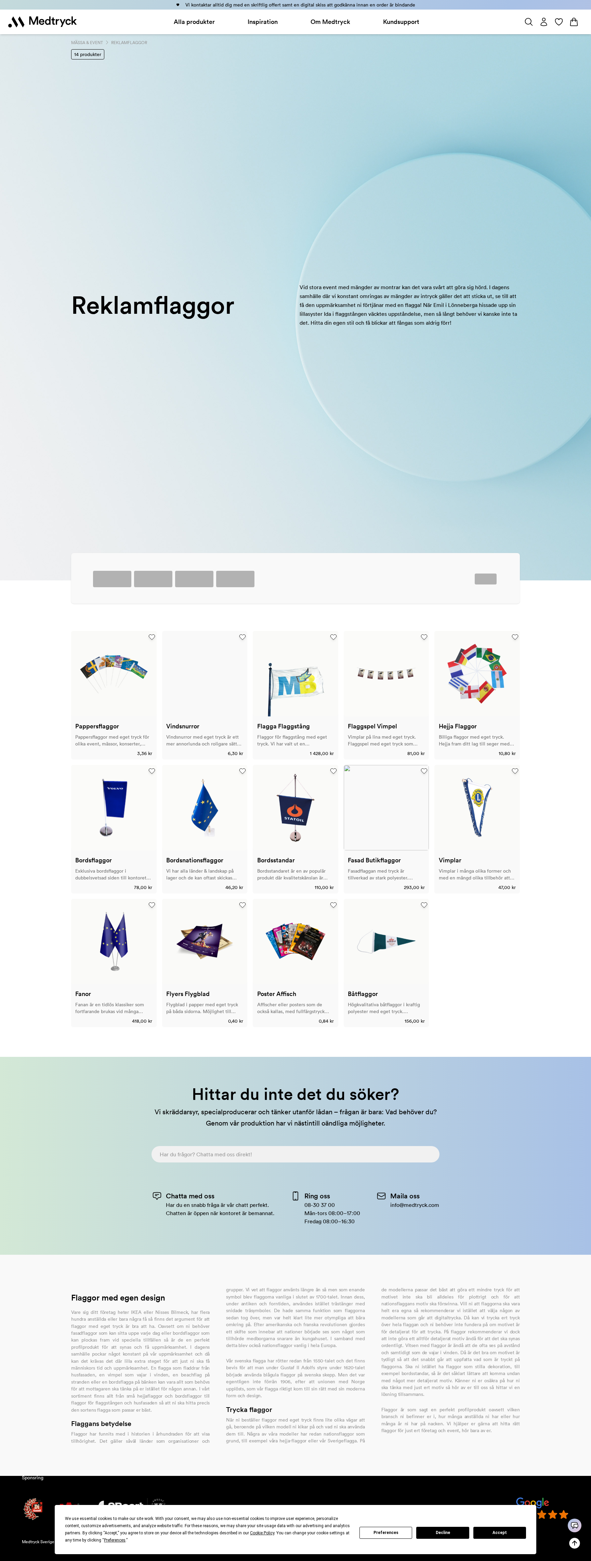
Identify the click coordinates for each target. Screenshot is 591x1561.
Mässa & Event (87, 42)
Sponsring (32, 1478)
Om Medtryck (330, 22)
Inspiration (263, 22)
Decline (443, 1532)
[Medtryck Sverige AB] (42, 22)
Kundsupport (401, 22)
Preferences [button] (115, 1540)
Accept (499, 1532)
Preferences (385, 1532)
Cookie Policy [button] (262, 1533)
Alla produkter (194, 22)
